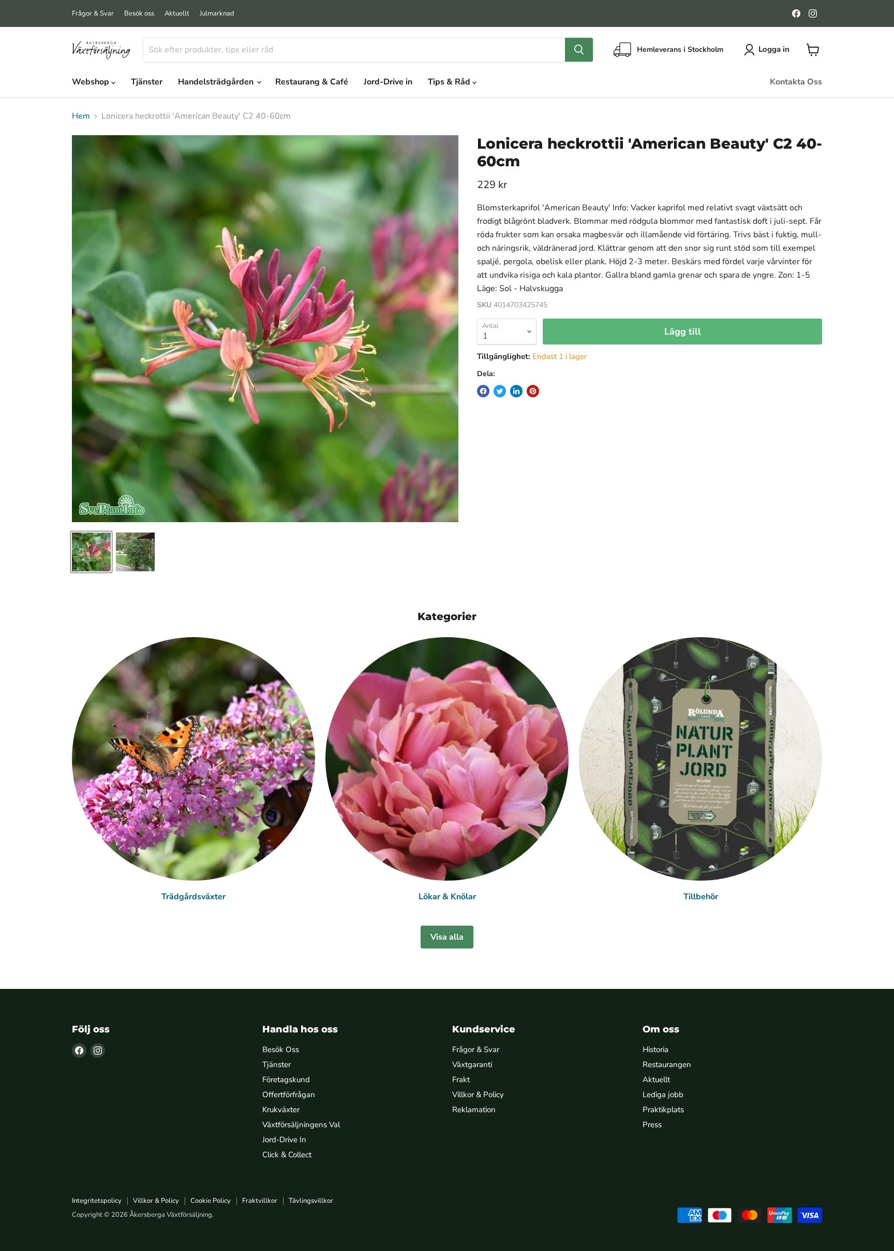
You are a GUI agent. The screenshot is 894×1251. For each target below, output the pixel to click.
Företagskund (286, 1079)
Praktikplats (663, 1109)
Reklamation (474, 1109)
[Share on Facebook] (483, 391)
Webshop (91, 82)
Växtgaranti (472, 1064)
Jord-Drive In (284, 1139)
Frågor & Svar (93, 14)
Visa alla (447, 937)
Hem (81, 116)
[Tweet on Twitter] (500, 391)
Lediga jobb (663, 1094)
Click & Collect (286, 1154)
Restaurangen (667, 1064)
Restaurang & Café (311, 82)
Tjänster (146, 82)
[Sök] (579, 50)
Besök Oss (280, 1049)
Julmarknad (217, 14)
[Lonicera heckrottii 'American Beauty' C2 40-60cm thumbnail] (91, 551)
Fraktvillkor (259, 1200)
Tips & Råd (450, 82)
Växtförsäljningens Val (301, 1124)
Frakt (461, 1079)
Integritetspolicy (97, 1200)
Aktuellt (177, 14)
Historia (655, 1049)
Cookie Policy (210, 1200)
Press (652, 1124)
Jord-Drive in (388, 82)
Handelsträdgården (217, 82)
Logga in (773, 49)
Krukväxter (281, 1109)
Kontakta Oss (796, 82)
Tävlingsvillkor (311, 1200)
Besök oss (139, 14)
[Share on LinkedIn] (516, 391)
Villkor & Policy (478, 1094)
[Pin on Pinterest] (533, 391)
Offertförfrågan (288, 1094)
